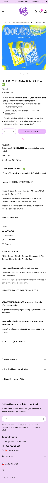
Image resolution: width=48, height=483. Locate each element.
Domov (4, 22)
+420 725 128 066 (12, 446)
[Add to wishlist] (24, 139)
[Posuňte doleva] (21, 74)
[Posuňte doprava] (27, 74)
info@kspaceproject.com (15, 441)
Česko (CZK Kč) (11, 464)
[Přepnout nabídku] (2, 11)
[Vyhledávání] (35, 11)
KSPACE (12, 477)
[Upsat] (43, 418)
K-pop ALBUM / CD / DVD (22, 22)
